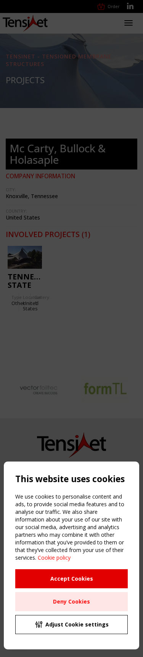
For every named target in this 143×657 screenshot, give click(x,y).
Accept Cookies (71, 578)
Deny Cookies (71, 601)
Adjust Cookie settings (77, 624)
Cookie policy (54, 557)
